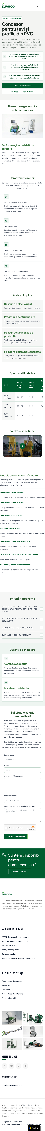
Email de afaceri (10, 796)
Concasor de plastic (9, 954)
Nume (6, 766)
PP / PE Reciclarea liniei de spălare (15, 937)
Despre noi (6, 985)
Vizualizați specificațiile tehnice (22, 92)
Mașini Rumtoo (28, 1105)
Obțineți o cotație (20, 871)
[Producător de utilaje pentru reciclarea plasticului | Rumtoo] (8, 5)
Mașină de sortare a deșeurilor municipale (18, 958)
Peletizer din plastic (9, 945)
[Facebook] (25, 1066)
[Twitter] (4, 1066)
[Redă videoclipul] (22, 446)
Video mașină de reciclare (12, 981)
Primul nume (9, 755)
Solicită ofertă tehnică (22, 86)
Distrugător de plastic (10, 950)
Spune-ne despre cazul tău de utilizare (19, 806)
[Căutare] (36, 6)
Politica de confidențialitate (12, 994)
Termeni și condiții (9, 998)
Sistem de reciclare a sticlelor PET (15, 941)
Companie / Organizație (13, 776)
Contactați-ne (7, 990)
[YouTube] (11, 1066)
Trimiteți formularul (16, 836)
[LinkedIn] (18, 1066)
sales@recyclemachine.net (12, 1085)
